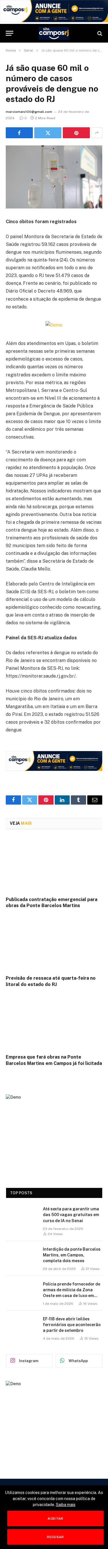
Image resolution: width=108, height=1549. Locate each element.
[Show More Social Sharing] (96, 132)
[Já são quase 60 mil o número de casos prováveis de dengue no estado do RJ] (54, 176)
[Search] (99, 33)
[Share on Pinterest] (76, 132)
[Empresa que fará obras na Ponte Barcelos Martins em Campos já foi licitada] (54, 1022)
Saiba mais (65, 1504)
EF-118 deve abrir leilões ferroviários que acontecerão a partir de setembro (72, 1325)
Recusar (55, 1537)
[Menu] (9, 33)
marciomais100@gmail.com (29, 112)
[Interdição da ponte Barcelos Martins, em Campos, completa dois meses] (22, 1257)
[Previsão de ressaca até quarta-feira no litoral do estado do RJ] (54, 943)
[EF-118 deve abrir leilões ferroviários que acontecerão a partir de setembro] (22, 1326)
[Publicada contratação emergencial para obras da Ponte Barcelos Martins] (54, 864)
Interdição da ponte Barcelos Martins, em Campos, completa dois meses (72, 1255)
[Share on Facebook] (19, 132)
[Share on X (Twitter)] (47, 132)
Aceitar (55, 1518)
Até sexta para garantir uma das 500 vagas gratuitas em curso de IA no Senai (71, 1215)
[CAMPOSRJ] (54, 33)
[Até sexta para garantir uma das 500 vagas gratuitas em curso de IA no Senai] (22, 1216)
